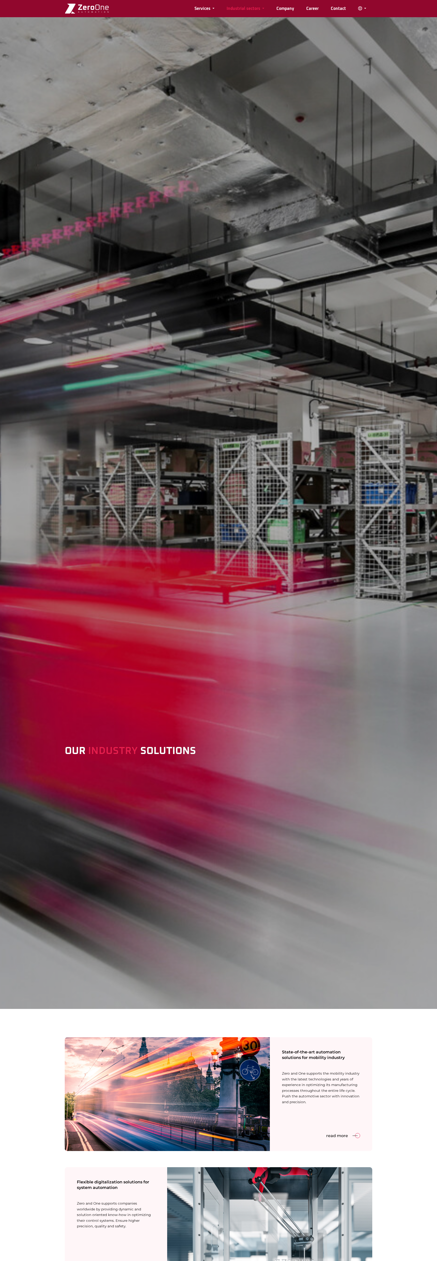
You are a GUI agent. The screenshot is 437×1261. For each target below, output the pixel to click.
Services (202, 9)
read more (337, 1135)
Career (312, 9)
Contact (338, 9)
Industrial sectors (244, 9)
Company (285, 9)
